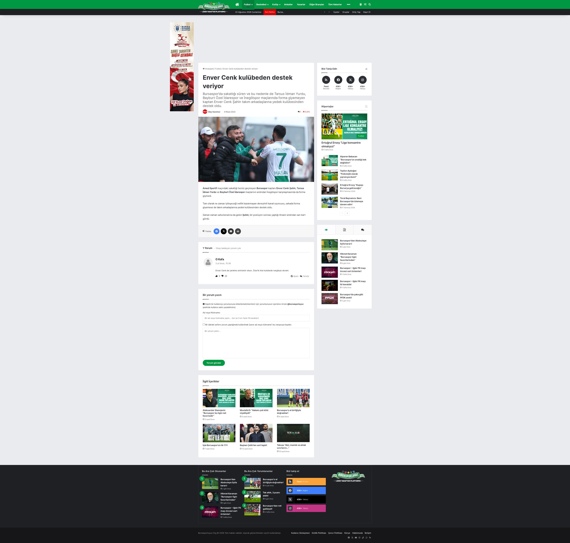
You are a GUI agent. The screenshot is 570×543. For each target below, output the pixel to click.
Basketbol (261, 4)
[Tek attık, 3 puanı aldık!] (252, 496)
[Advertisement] (285, 40)
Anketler (288, 4)
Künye (347, 533)
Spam (295, 276)
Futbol (247, 4)
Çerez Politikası (335, 533)
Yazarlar (301, 4)
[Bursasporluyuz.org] (213, 7)
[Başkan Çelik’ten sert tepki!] (256, 433)
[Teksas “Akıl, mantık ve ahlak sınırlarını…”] (293, 433)
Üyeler (336, 12)
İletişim (368, 533)
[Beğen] (217, 276)
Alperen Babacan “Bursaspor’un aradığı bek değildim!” (353, 159)
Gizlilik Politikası (319, 533)
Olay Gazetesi (214, 112)
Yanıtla (306, 276)
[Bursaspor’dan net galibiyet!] (252, 509)
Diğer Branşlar (316, 4)
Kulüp (275, 4)
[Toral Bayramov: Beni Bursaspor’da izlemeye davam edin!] (330, 202)
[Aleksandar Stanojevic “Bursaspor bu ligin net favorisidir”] (219, 398)
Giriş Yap (356, 12)
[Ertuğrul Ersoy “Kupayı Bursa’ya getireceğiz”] (330, 189)
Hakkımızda (357, 533)
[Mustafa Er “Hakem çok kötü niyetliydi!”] (256, 398)
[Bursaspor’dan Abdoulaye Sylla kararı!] (330, 244)
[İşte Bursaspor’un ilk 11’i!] (219, 433)
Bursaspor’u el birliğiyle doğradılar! (293, 12)
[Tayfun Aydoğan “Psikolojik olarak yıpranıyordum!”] (330, 174)
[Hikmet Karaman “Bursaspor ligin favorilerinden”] (330, 257)
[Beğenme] (222, 276)
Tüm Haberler (335, 4)
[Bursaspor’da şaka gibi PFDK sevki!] (330, 298)
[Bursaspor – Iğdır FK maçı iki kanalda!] (330, 285)
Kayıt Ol (366, 12)
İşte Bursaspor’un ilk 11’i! (215, 445)
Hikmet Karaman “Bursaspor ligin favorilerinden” (348, 257)
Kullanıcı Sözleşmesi (300, 533)
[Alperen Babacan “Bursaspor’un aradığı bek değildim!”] (330, 160)
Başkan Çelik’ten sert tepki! (253, 445)
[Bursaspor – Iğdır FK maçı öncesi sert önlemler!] (330, 272)
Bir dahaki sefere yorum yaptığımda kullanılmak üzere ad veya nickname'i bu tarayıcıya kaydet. (248, 324)
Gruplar (345, 12)
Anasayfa (209, 69)
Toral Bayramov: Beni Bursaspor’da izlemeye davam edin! (351, 201)
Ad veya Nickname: (211, 312)
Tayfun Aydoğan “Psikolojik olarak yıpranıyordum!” (349, 173)
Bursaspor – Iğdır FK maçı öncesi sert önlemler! (231, 511)
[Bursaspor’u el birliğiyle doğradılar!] (293, 398)
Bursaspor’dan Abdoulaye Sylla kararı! (229, 482)
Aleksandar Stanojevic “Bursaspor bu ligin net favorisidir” (214, 413)
